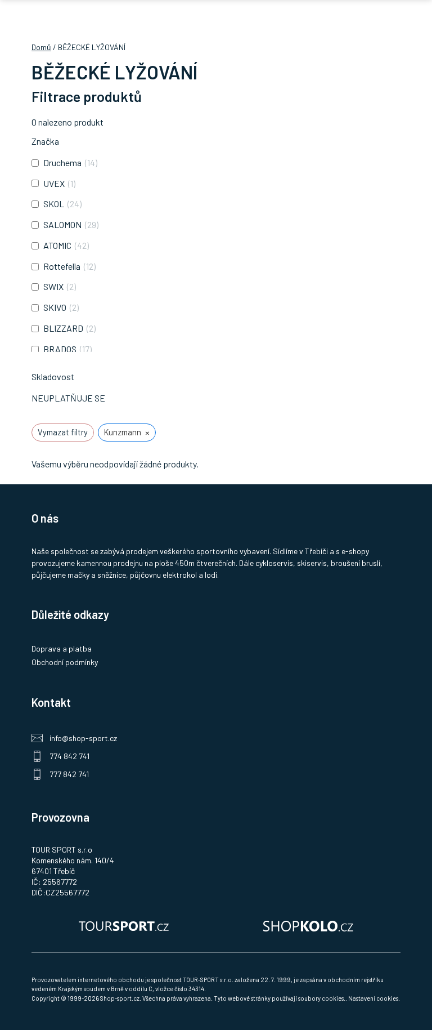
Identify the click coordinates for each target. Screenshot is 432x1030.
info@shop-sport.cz (83, 738)
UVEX (54, 183)
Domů (41, 47)
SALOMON (62, 224)
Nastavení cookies (373, 998)
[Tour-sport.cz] (124, 925)
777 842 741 (69, 774)
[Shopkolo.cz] (308, 925)
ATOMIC (57, 245)
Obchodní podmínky (65, 662)
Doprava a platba (62, 648)
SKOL (53, 203)
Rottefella (61, 266)
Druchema (62, 162)
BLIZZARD (63, 328)
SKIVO (54, 307)
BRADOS (59, 349)
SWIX (53, 286)
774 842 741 (69, 756)
